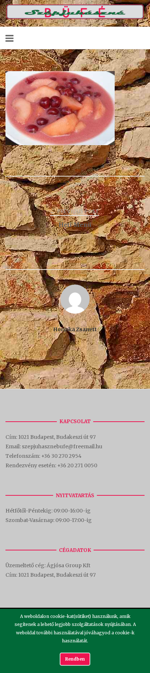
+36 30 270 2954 (61, 456)
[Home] (75, 17)
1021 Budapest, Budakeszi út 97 (57, 437)
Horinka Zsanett (75, 329)
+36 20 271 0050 (77, 465)
